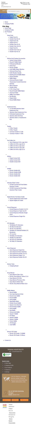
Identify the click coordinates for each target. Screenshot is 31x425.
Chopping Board (14, 266)
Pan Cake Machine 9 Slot (16, 294)
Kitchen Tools (10, 264)
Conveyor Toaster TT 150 (16, 131)
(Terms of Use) (12, 412)
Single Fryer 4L (14, 42)
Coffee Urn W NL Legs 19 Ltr (17, 144)
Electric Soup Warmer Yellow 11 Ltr (19, 276)
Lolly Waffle (13, 324)
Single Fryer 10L (14, 40)
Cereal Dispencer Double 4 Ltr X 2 (19, 209)
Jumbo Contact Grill (15, 160)
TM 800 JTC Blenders (15, 237)
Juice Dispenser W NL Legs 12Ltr (18, 142)
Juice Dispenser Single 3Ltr (17, 250)
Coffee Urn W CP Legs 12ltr (17, 147)
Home (6, 22)
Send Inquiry (8, 400)
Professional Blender (15, 64)
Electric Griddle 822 (15, 170)
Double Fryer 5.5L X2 (15, 49)
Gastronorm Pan (11, 106)
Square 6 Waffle (14, 317)
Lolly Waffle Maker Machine (17, 69)
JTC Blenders (11, 223)
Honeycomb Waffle (15, 312)
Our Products (8, 31)
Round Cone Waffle (15, 296)
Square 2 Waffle (14, 319)
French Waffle (13, 321)
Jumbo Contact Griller (15, 60)
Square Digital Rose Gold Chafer (18, 198)
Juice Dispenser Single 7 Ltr (17, 255)
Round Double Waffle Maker (17, 91)
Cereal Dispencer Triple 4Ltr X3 (18, 211)
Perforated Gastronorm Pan (17, 114)
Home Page (8, 28)
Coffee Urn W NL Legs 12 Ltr (17, 149)
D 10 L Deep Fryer (14, 89)
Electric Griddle (14, 67)
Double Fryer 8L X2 (15, 39)
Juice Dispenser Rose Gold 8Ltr (18, 251)
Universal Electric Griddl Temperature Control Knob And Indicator (18, 81)
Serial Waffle (13, 299)
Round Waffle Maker (15, 100)
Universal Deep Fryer (15, 71)
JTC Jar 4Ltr (13, 234)
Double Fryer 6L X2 (15, 51)
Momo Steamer (14, 85)
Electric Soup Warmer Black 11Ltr (18, 283)
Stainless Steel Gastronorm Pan (18, 112)
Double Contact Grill (15, 161)
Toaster (9, 126)
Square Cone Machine (16, 305)
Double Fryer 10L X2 (15, 46)
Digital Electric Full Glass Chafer (16, 196)
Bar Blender (13, 96)
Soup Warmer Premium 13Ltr (17, 280)
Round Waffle (13, 297)
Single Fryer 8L (14, 48)
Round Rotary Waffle (15, 306)
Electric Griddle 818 (15, 174)
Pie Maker (12, 315)
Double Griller (13, 87)
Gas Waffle (12, 310)
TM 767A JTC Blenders (16, 239)
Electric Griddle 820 (15, 175)
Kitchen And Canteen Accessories (16, 58)
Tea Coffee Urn (11, 140)
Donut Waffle (13, 308)
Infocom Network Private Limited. (12, 420)
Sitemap (7, 372)
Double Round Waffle (15, 303)
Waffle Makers (11, 290)
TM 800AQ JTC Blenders (16, 225)
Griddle (9, 168)
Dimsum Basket (14, 76)
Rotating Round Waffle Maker (17, 74)
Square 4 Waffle (14, 314)
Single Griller (13, 98)
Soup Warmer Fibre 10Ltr (16, 274)
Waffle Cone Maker (15, 94)
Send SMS (16, 400)
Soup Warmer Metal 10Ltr (16, 281)
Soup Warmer (10, 272)
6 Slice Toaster (13, 130)
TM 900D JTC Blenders (16, 236)
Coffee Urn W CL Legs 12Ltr (17, 145)
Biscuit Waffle (13, 292)
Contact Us (8, 340)
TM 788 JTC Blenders (15, 227)
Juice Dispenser (11, 248)
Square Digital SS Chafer (16, 200)
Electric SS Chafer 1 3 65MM (17, 333)
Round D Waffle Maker (16, 62)
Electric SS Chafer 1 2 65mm (17, 335)
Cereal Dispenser (12, 207)
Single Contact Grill (15, 158)
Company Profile (9, 23)
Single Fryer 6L (14, 37)
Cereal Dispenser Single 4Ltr (17, 216)
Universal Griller (14, 92)
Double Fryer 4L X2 (15, 44)
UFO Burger (13, 323)
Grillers (9, 156)
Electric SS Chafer (12, 331)
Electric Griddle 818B (15, 172)
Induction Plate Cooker (13, 182)
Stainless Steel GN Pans (16, 115)
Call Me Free (25, 400)
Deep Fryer (10, 35)
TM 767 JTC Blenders (15, 228)
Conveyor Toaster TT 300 (16, 133)
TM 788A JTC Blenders (16, 241)
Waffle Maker (13, 78)
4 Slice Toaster (13, 128)
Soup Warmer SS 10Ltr (16, 278)
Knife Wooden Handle (15, 73)
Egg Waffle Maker (14, 301)
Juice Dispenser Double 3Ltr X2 (18, 257)
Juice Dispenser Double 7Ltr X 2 (18, 253)
